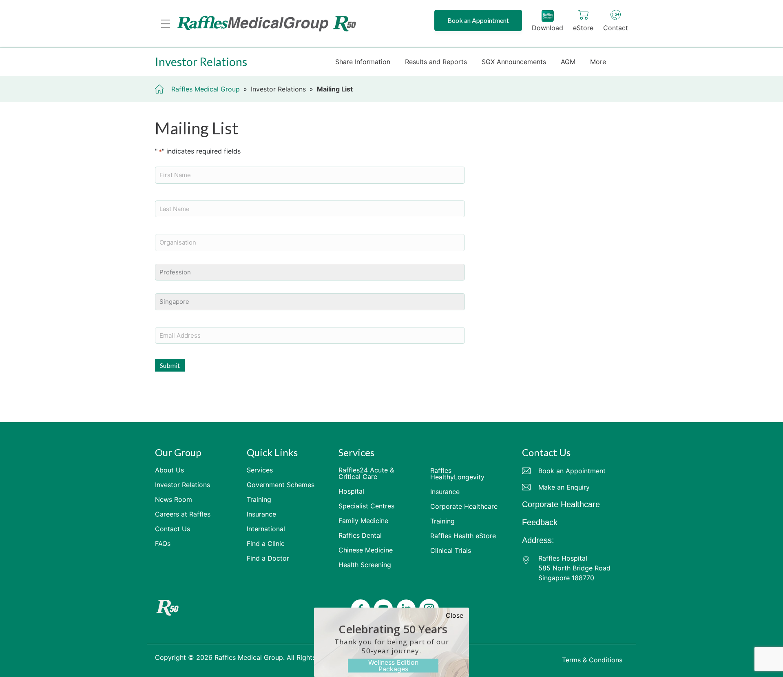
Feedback (539, 522)
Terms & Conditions (592, 660)
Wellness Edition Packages (393, 666)
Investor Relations (278, 89)
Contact (615, 28)
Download (547, 28)
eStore (583, 28)
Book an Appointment (478, 20)
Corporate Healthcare (561, 504)
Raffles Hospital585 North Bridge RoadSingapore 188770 (574, 568)
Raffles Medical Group (205, 89)
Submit (170, 365)
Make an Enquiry (564, 487)
